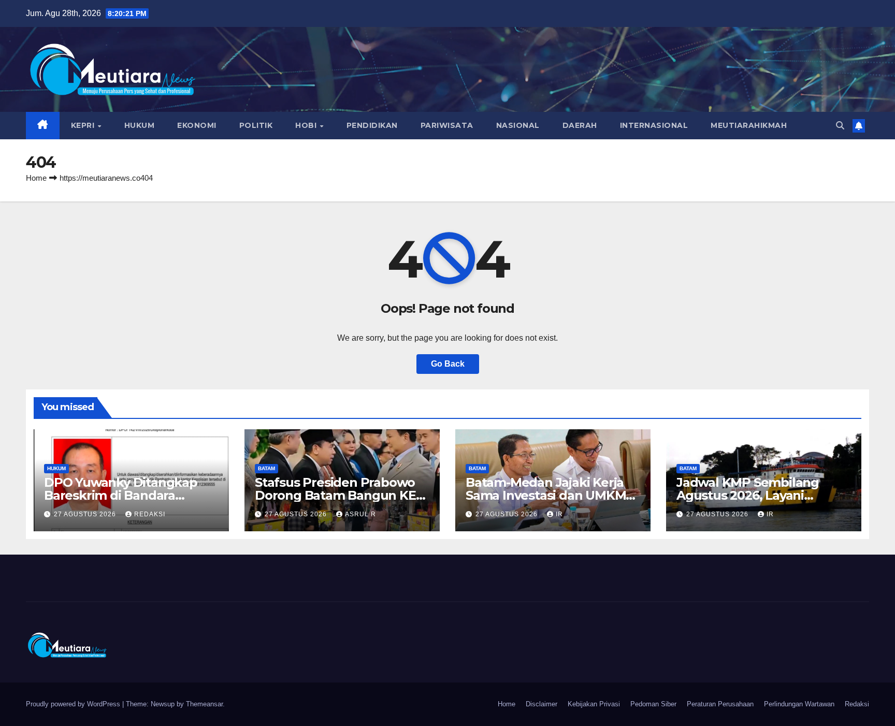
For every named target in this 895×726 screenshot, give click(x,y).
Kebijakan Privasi (594, 704)
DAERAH (579, 125)
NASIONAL (518, 125)
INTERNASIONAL (654, 125)
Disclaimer (541, 704)
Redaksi (857, 704)
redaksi (149, 514)
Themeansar (204, 704)
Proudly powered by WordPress (74, 704)
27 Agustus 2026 (86, 514)
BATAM (266, 468)
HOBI (307, 125)
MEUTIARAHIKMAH (749, 125)
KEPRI (84, 125)
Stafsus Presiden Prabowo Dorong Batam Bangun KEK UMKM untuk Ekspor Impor (339, 495)
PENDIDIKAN (372, 125)
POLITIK (256, 125)
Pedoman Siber (653, 704)
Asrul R (360, 514)
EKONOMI (196, 125)
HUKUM (139, 125)
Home (36, 177)
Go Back (448, 363)
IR (559, 514)
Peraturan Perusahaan (720, 704)
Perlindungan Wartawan (799, 704)
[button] (840, 125)
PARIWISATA (447, 125)
